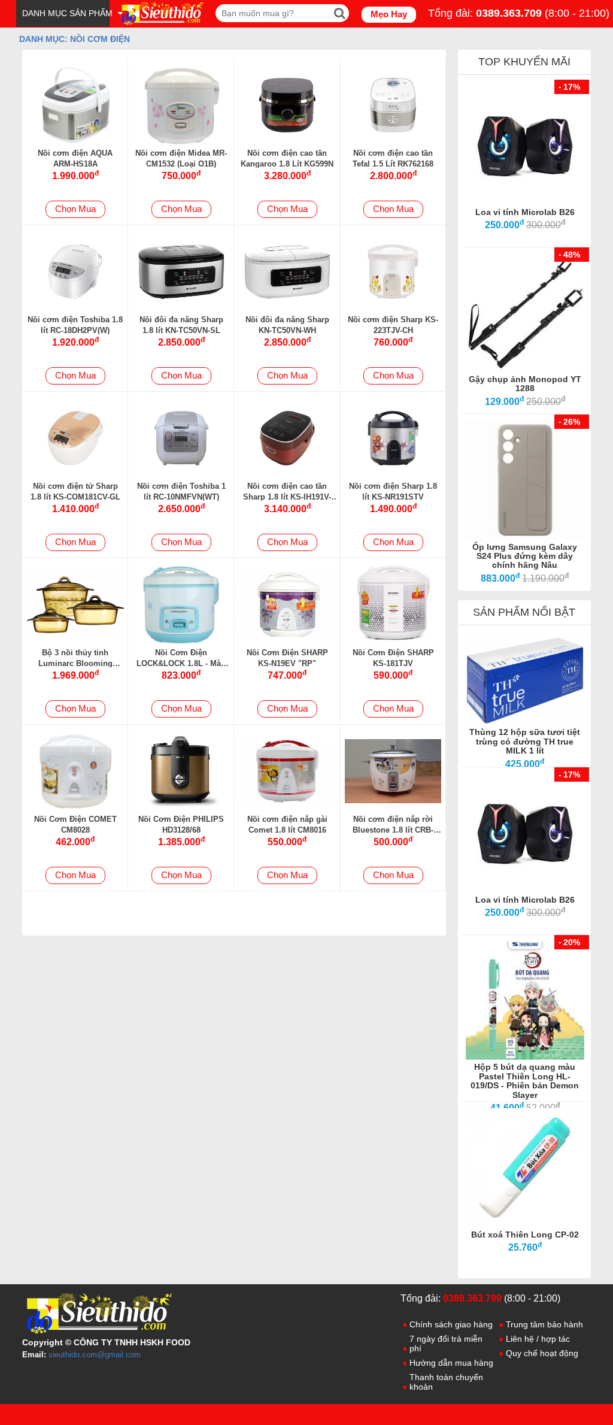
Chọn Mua (75, 209)
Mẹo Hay (389, 14)
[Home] (161, 13)
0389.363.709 (509, 13)
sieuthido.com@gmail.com (94, 1354)
